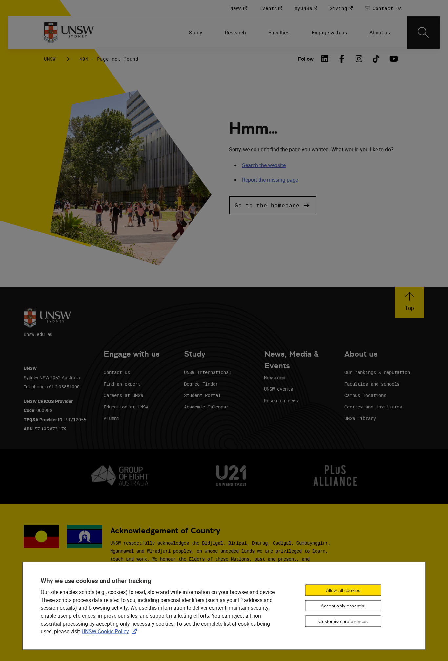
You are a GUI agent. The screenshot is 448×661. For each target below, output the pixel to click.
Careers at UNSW (123, 395)
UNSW (50, 59)
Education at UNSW (126, 407)
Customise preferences (343, 621)
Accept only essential (343, 605)
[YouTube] (392, 59)
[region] (223, 606)
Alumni (111, 418)
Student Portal (202, 395)
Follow (306, 59)
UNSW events (278, 389)
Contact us (117, 372)
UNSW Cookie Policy (110, 631)
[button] (272, 205)
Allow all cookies (343, 590)
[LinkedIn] (324, 59)
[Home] (69, 32)
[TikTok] (375, 59)
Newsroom (274, 377)
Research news (281, 400)
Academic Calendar (206, 407)
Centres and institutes (373, 407)
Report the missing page (270, 179)
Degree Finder (201, 384)
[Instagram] (358, 59)
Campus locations (365, 395)
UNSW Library (360, 418)
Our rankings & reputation (377, 372)
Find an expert (122, 384)
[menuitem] (196, 32)
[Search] (423, 32)
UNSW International (207, 372)
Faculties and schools (371, 384)
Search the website (264, 165)
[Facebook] (341, 59)
